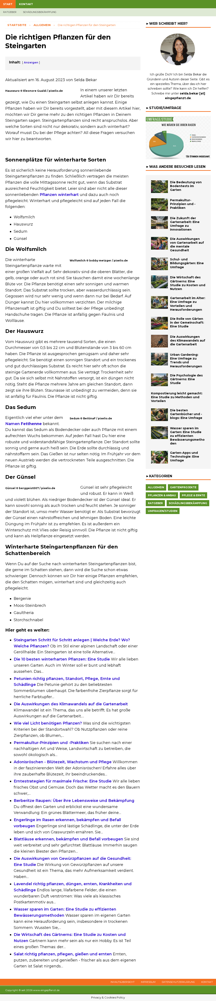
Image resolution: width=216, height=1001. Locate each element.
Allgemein (156, 487)
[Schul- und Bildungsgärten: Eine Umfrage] (159, 263)
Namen (23, 423)
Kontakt (26, 4)
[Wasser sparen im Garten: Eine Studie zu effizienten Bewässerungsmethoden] (159, 432)
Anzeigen (31, 62)
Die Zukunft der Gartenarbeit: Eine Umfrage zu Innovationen (185, 224)
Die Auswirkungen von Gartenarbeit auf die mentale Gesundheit (187, 244)
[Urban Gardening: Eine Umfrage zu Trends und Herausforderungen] (159, 359)
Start (7, 4)
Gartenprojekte (183, 487)
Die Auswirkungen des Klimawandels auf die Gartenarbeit (187, 340)
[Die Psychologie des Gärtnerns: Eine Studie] (159, 379)
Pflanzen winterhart (59, 194)
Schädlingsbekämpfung (40, 12)
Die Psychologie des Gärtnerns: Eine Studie (186, 379)
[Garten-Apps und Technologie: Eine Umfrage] (159, 457)
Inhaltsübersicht (123, 981)
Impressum (148, 981)
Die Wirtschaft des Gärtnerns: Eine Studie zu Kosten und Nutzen (187, 283)
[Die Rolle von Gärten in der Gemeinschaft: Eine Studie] (159, 323)
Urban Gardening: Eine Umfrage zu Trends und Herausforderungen (186, 360)
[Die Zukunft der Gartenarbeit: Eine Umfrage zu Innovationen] (159, 222)
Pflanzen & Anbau (162, 495)
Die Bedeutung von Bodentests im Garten (186, 186)
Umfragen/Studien (162, 511)
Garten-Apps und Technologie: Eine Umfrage (184, 456)
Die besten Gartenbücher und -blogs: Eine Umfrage (186, 414)
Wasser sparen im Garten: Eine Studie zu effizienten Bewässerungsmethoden (187, 436)
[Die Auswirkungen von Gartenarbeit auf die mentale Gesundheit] (159, 243)
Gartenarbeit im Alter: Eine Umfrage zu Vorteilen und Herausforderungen (187, 304)
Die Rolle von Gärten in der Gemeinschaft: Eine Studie (187, 322)
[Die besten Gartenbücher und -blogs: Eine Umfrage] (159, 414)
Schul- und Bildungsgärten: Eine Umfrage (187, 263)
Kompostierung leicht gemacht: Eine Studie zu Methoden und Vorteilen (176, 397)
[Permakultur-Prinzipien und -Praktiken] (159, 204)
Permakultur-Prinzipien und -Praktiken (183, 204)
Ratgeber (10, 12)
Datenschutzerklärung (178, 981)
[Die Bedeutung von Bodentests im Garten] (159, 186)
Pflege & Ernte (193, 495)
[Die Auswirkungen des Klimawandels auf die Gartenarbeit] (159, 341)
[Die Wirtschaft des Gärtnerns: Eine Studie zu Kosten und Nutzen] (159, 281)
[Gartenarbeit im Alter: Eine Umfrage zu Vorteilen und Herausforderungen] (159, 302)
